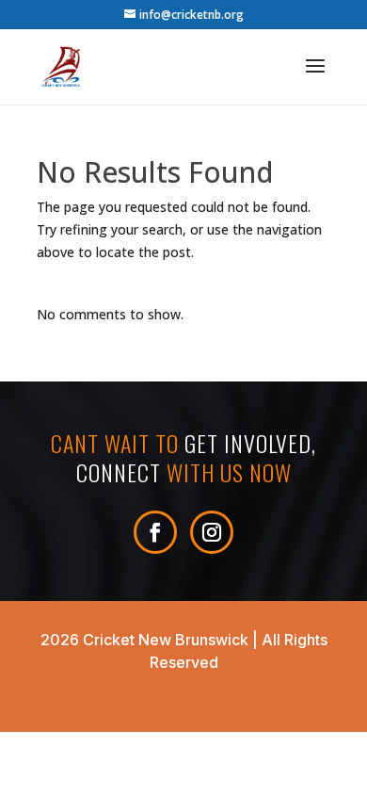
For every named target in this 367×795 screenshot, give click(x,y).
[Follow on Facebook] (155, 532)
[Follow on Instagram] (211, 532)
